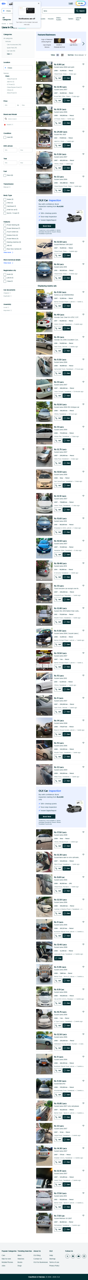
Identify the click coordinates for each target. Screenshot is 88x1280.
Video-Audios (58, 19)
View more (7, 252)
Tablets (70, 19)
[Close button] (38, 3)
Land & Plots (78, 19)
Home (4, 24)
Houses (51, 19)
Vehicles (12, 24)
